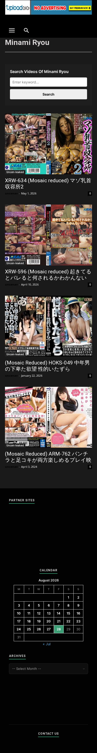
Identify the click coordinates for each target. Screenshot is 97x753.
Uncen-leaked (15, 172)
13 (48, 613)
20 (49, 621)
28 (59, 629)
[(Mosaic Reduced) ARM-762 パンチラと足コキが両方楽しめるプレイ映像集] (48, 417)
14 (58, 613)
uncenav (11, 193)
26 (39, 629)
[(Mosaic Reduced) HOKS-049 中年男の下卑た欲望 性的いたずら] (48, 326)
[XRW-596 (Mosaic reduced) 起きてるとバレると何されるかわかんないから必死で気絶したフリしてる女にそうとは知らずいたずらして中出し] (48, 235)
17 (19, 621)
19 (39, 621)
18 (29, 621)
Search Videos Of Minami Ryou (39, 71)
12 (39, 613)
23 (78, 621)
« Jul (46, 644)
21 (58, 621)
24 (19, 629)
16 (78, 613)
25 (29, 629)
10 (19, 613)
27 (49, 629)
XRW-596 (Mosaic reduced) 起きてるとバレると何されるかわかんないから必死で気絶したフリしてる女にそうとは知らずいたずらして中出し (48, 281)
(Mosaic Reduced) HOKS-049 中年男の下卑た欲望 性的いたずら (47, 366)
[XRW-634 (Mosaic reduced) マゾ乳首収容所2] (48, 143)
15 (68, 613)
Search (48, 94)
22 (68, 621)
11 (28, 613)
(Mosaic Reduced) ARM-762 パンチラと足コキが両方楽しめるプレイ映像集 (48, 460)
